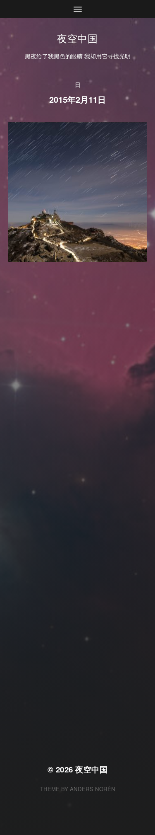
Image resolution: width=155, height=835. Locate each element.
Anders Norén (92, 789)
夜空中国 (77, 38)
